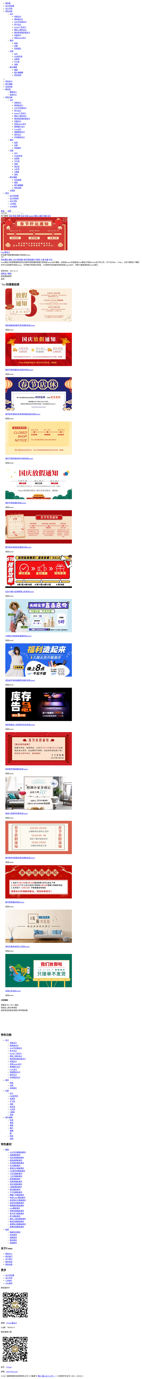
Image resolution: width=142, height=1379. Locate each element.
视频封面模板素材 (17, 1211)
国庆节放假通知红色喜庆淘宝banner (19, 370)
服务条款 (8, 1262)
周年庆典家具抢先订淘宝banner (17, 947)
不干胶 (17, 62)
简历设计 (17, 135)
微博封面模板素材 (17, 1227)
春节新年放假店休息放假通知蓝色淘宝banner (22, 414)
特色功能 (8, 11)
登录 (2, 211)
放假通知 (20, 260)
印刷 (11, 51)
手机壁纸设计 (19, 137)
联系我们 (8, 1256)
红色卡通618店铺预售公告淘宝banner (19, 592)
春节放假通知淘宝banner (14, 902)
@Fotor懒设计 (11, 1323)
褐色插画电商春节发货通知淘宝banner (20, 325)
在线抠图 (17, 180)
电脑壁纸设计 (19, 132)
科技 (14, 216)
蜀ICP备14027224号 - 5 (46, 1376)
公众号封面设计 (20, 22)
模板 (7, 1150)
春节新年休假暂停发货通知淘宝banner (20, 858)
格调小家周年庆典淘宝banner (16, 813)
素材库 (8, 3)
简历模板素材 (15, 1190)
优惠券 (17, 59)
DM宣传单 (18, 56)
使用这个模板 (6, 274)
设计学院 (8, 9)
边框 (16, 46)
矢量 (46, 260)
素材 (11, 40)
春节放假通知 (29, 260)
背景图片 (17, 48)
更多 (7, 193)
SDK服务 (13, 206)
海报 (16, 64)
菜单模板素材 (15, 1179)
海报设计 (17, 17)
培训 (10, 216)
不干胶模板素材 (16, 1192)
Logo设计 (18, 129)
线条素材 (13, 1235)
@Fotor (9, 1367)
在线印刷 (8, 87)
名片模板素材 (15, 1166)
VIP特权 (13, 204)
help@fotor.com (12, 1372)
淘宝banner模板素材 (17, 1198)
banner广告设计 (20, 27)
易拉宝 (17, 166)
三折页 (17, 169)
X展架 (16, 172)
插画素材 (13, 1237)
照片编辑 (13, 67)
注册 (9, 211)
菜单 (16, 174)
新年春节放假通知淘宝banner (16, 769)
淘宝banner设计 (20, 38)
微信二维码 (38, 216)
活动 (22, 216)
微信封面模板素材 (17, 1221)
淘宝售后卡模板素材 (18, 1200)
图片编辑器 (18, 72)
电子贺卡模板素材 (17, 1214)
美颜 (16, 70)
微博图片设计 (19, 127)
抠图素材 (13, 1243)
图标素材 (13, 1240)
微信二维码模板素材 (18, 1219)
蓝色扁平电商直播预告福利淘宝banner (20, 680)
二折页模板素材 (16, 1176)
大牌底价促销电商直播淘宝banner (18, 636)
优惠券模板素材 (16, 1182)
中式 (50, 260)
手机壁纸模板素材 (17, 1163)
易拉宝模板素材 (16, 1184)
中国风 (37, 260)
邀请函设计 (18, 19)
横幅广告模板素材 (17, 1195)
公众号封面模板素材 (18, 1152)
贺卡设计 (17, 25)
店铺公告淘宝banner (13, 991)
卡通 (42, 260)
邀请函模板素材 (16, 1160)
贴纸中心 (13, 95)
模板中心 (13, 92)
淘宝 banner (29, 216)
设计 (11, 14)
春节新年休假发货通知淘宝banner (18, 547)
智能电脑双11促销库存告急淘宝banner (20, 725)
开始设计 (8, 81)
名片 (16, 54)
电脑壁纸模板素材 (17, 1206)
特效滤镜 (17, 75)
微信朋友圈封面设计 (22, 32)
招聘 (18, 216)
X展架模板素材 (16, 1187)
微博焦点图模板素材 (18, 1224)
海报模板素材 (15, 1155)
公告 (14, 260)
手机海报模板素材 (17, 1158)
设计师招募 (9, 6)
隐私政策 (8, 1264)
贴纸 (16, 43)
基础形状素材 (15, 1232)
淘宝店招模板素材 (17, 1203)
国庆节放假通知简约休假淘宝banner (19, 458)
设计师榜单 (14, 198)
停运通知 (4, 260)
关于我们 (8, 1259)
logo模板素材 (15, 1208)
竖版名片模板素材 (17, 1168)
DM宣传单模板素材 (17, 1171)
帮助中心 (8, 1254)
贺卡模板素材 (15, 1216)
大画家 (12, 190)
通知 (10, 260)
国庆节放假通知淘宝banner (15, 503)
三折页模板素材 (16, 1174)
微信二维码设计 (20, 30)
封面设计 (17, 35)
